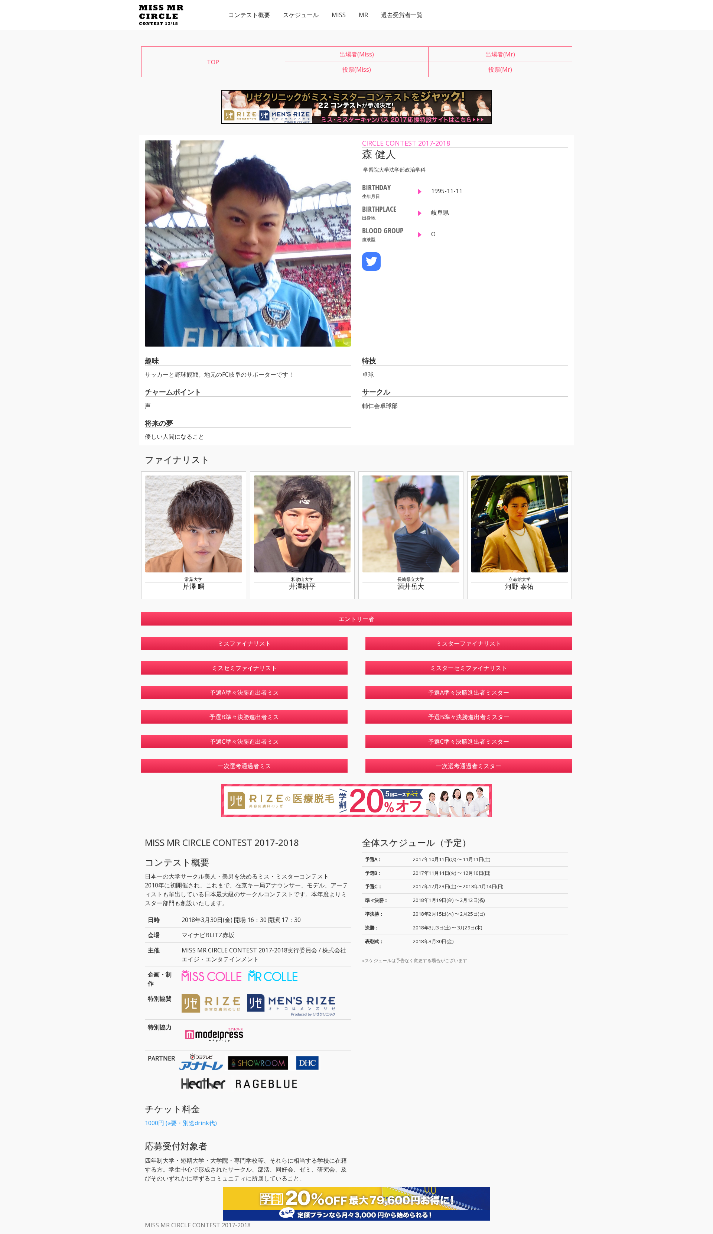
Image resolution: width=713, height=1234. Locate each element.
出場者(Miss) (356, 54)
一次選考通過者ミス (244, 766)
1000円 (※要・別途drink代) (181, 1123)
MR (363, 15)
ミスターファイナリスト (468, 643)
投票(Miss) (356, 69)
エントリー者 (356, 619)
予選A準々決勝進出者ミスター (468, 692)
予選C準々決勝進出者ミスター (468, 741)
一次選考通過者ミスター (468, 766)
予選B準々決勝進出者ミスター (468, 717)
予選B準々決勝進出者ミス (244, 717)
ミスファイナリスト (244, 643)
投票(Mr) (500, 69)
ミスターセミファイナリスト (468, 668)
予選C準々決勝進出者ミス (244, 741)
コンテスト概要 (249, 15)
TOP (213, 62)
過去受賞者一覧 (402, 15)
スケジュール (301, 15)
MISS (339, 15)
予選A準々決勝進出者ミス (244, 692)
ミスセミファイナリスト (244, 668)
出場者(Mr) (500, 54)
